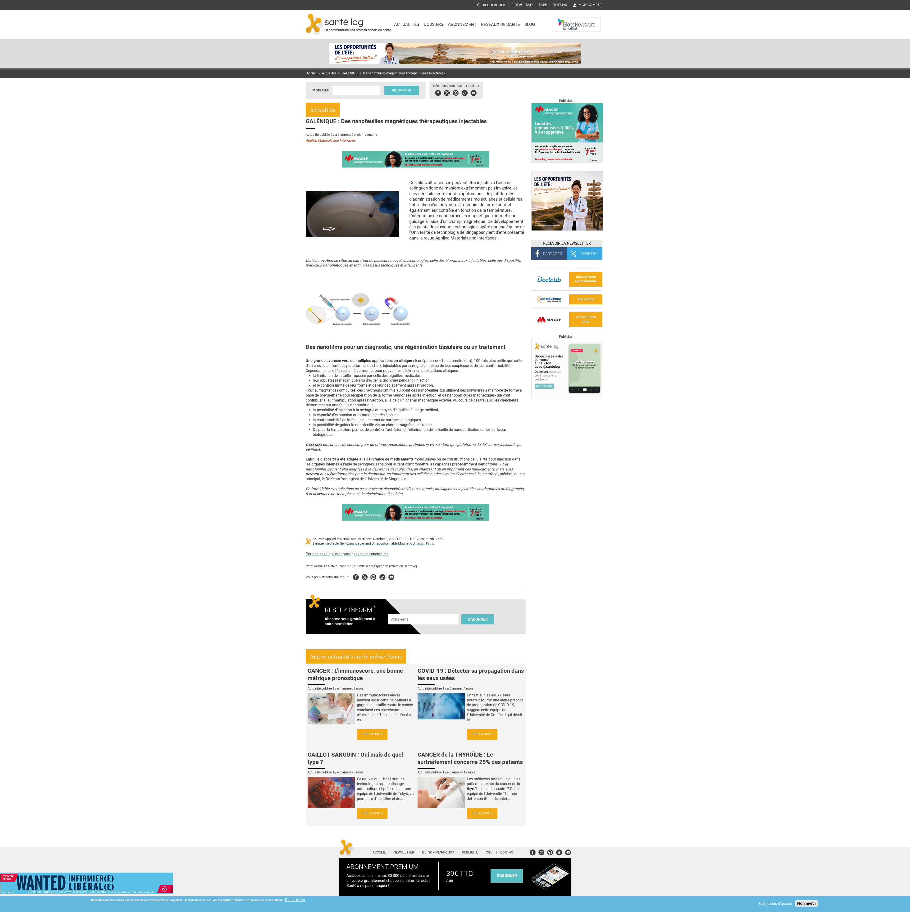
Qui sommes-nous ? (438, 852)
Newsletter (404, 852)
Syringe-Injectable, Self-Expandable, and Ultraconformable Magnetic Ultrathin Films (373, 544)
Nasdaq (562, 21)
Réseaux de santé (500, 24)
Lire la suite (372, 734)
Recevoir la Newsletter (567, 243)
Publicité (470, 852)
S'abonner (478, 619)
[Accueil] (314, 24)
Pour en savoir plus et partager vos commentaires (347, 554)
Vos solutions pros (586, 319)
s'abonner (507, 875)
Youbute (474, 92)
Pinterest (456, 92)
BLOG (529, 24)
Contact (507, 852)
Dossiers (433, 24)
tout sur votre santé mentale (586, 279)
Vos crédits (586, 299)
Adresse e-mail (401, 611)
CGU (489, 852)
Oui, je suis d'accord (775, 903)
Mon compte (589, 5)
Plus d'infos (295, 900)
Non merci (806, 903)
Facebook (438, 92)
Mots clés (320, 90)
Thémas (560, 5)
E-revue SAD (522, 5)
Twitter (447, 92)
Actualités (406, 24)
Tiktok (464, 92)
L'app (543, 5)
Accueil (312, 73)
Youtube (391, 576)
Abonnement (462, 24)
